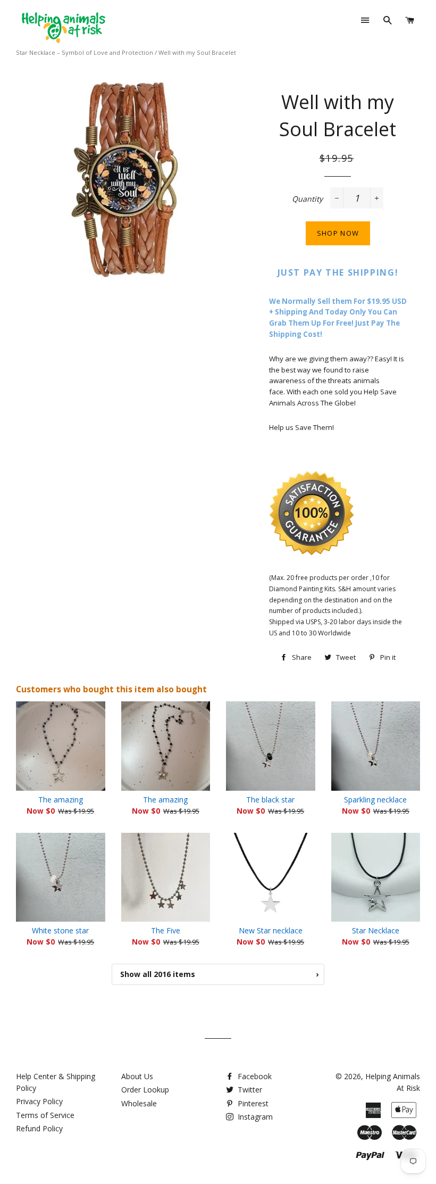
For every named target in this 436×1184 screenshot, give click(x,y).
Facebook (254, 1076)
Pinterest (252, 1103)
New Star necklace (271, 930)
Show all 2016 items (219, 974)
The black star (270, 799)
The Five (165, 930)
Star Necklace (375, 930)
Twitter (249, 1089)
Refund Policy (39, 1128)
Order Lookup (145, 1089)
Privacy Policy (39, 1101)
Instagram (254, 1117)
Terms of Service (45, 1115)
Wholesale (139, 1103)
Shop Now (338, 233)
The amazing (60, 799)
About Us (137, 1076)
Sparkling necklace (375, 799)
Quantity (307, 199)
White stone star (60, 930)
